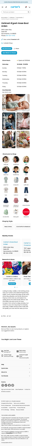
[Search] (28, 12)
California (11, 17)
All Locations (4, 17)
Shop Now (12, 283)
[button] (14, 287)
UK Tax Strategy (5, 409)
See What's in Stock (9, 53)
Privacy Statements (6, 405)
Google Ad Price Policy (6, 403)
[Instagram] (2, 385)
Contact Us (27, 389)
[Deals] (6, 7)
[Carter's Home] (16, 7)
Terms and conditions (19, 403)
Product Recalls (21, 407)
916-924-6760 (10, 36)
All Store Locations (5, 391)
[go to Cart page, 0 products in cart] (29, 7)
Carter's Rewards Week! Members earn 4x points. (16, 2)
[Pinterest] (12, 385)
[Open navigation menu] (2, 7)
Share (17, 48)
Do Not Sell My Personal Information (21, 405)
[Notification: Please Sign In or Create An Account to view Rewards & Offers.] (26, 7)
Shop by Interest (20, 409)
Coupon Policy (12, 407)
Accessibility (4, 407)
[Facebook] (9, 385)
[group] (10, 247)
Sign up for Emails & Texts (7, 389)
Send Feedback (19, 389)
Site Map (12, 409)
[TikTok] (6, 385)
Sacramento (19, 17)
